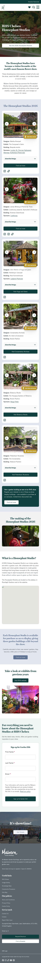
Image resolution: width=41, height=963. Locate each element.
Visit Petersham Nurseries (20, 475)
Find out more (20, 166)
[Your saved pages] (29, 7)
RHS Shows (5, 879)
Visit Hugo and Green (20, 291)
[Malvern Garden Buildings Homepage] (3, 7)
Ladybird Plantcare (16, 279)
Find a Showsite (20, 941)
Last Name (10, 763)
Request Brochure (20, 936)
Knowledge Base (6, 886)
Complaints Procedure (8, 889)
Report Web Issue (7, 920)
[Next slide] (34, 124)
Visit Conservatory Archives (20, 352)
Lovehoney (13, 216)
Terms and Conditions (8, 900)
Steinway (6, 153)
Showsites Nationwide (33, 1)
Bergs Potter (14, 402)
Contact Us (5, 913)
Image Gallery (6, 882)
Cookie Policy (6, 906)
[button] (33, 7)
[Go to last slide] (7, 124)
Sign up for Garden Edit (21, 799)
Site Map (4, 892)
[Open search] (33, 7)
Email (8, 774)
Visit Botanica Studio (20, 415)
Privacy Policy (6, 903)
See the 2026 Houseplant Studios (20, 45)
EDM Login (5, 951)
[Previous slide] (5, 698)
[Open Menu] (37, 7)
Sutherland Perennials (17, 153)
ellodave (27, 956)
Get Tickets (20, 832)
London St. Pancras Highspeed (20, 150)
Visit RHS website (20, 680)
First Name (10, 752)
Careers (4, 917)
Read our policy (25, 791)
